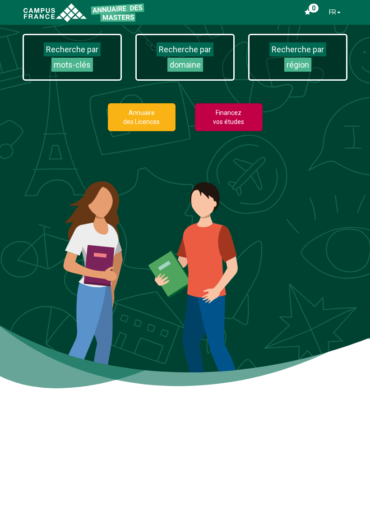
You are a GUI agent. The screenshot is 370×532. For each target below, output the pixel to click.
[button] (72, 57)
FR (332, 12)
